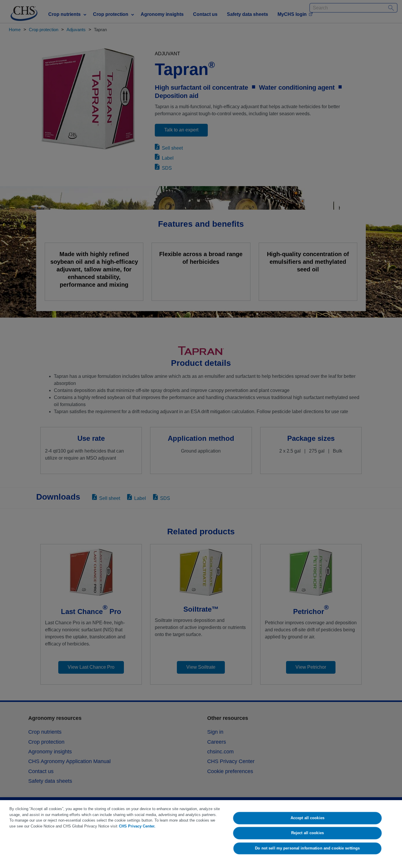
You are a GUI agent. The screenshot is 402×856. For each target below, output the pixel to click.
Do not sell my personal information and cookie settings (307, 848)
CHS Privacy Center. (137, 826)
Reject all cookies (307, 833)
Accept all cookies (307, 818)
